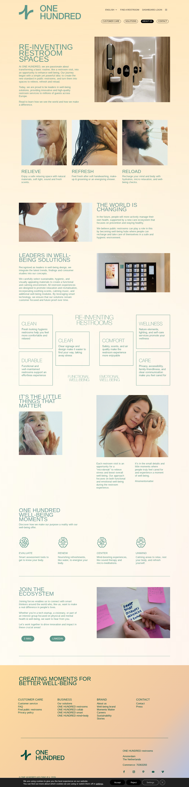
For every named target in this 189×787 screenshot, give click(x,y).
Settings (150, 782)
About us (102, 703)
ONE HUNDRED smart (70, 712)
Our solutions (64, 703)
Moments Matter (106, 709)
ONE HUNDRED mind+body (73, 715)
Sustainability (104, 715)
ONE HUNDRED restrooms (72, 706)
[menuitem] (111, 21)
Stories (101, 718)
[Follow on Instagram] (133, 772)
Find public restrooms (30, 709)
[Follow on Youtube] (153, 772)
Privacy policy (26, 712)
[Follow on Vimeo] (163, 772)
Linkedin (57, 638)
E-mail (28, 638)
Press (139, 706)
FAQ (20, 706)
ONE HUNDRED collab (70, 709)
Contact (143, 699)
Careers (101, 712)
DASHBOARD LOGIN (152, 10)
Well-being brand (106, 706)
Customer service (28, 703)
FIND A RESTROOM (129, 10)
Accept (117, 782)
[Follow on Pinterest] (143, 772)
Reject (134, 782)
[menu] (166, 10)
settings (99, 784)
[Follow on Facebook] (124, 772)
